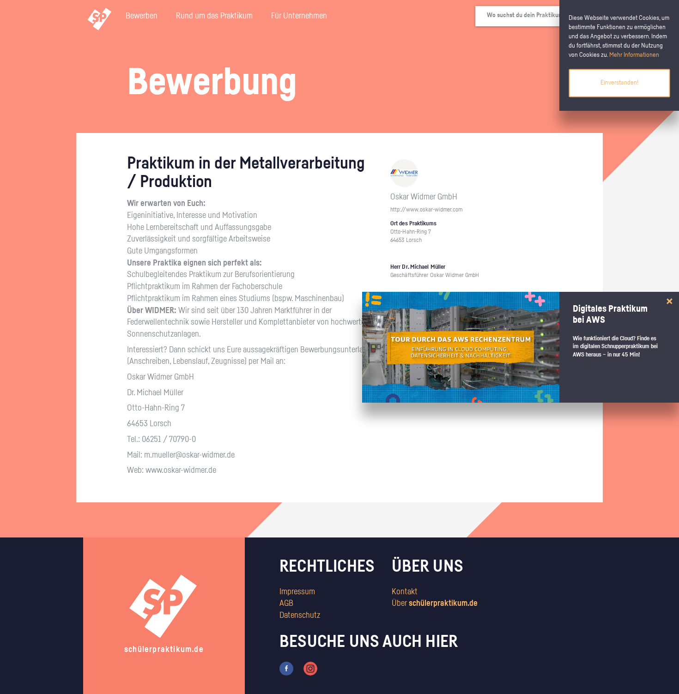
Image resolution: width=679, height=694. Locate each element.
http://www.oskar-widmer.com (426, 210)
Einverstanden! (619, 82)
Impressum (297, 592)
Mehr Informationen (634, 55)
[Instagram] (310, 668)
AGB (286, 603)
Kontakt (405, 592)
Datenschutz (299, 615)
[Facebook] (286, 668)
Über (435, 603)
